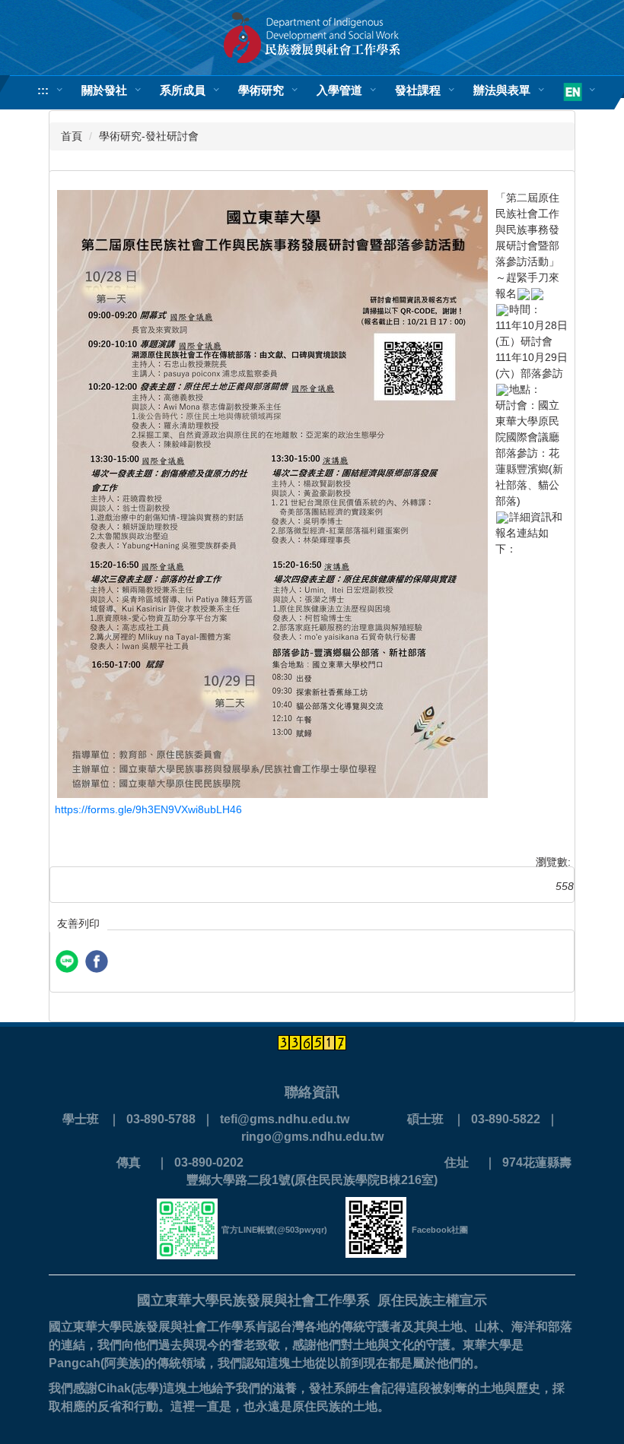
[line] (69, 963)
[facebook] (98, 963)
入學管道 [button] (339, 90)
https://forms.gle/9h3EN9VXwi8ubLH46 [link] (148, 809)
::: (43, 90)
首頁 (71, 136)
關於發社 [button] (104, 90)
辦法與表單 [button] (501, 90)
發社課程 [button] (418, 90)
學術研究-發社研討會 (149, 136)
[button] (574, 92)
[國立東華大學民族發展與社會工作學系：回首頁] (312, 37)
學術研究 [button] (261, 90)
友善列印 (78, 923)
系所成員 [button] (182, 90)
